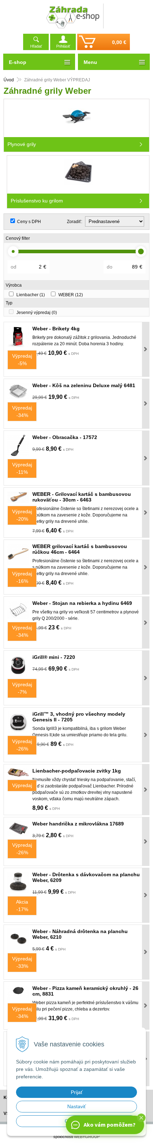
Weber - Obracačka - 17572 (64, 437)
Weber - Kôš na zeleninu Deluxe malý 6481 (83, 385)
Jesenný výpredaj (36, 312)
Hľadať (36, 46)
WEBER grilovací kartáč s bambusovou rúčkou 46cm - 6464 (79, 549)
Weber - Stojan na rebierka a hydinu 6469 (82, 603)
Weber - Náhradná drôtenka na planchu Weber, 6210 (80, 934)
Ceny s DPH (29, 221)
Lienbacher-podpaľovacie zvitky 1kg (76, 771)
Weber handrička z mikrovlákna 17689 (78, 824)
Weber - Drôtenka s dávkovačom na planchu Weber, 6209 (86, 877)
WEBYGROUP (87, 1136)
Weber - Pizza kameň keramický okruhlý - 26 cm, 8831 (85, 991)
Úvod (9, 79)
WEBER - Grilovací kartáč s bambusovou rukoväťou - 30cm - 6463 (81, 497)
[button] (141, 1118)
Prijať (77, 1092)
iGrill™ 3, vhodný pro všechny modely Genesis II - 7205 (78, 716)
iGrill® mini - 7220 (53, 657)
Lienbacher (30, 294)
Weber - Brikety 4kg (56, 328)
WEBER (70, 294)
